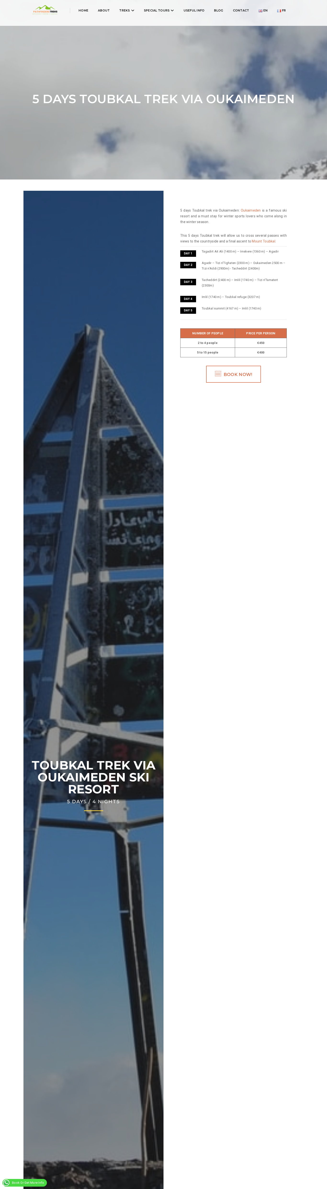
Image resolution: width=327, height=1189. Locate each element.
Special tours (156, 10)
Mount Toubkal (263, 241)
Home (83, 10)
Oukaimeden (251, 210)
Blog (218, 10)
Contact (241, 10)
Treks (124, 10)
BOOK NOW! (238, 374)
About (104, 10)
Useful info (194, 10)
